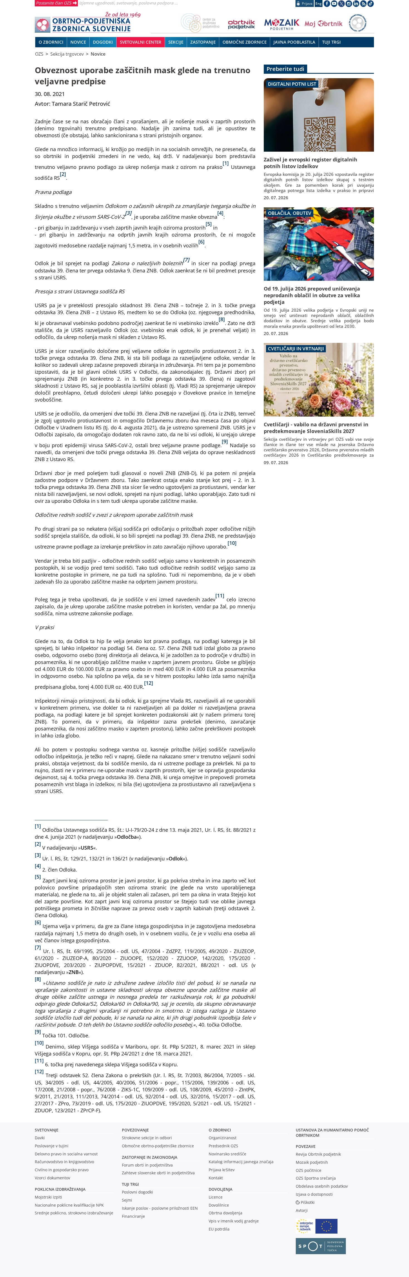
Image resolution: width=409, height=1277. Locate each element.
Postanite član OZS (53, 3)
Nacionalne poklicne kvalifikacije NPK (69, 1205)
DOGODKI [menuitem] (103, 42)
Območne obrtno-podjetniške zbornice (158, 1145)
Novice (98, 54)
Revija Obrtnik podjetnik (318, 1154)
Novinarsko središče (227, 1154)
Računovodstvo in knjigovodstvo (64, 1161)
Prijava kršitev (222, 1169)
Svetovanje (46, 1130)
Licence (216, 1197)
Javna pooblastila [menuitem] (294, 42)
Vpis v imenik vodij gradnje (234, 1221)
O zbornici (220, 1130)
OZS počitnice (308, 1170)
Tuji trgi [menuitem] (331, 42)
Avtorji (302, 1210)
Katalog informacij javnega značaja (241, 1161)
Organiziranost (222, 1137)
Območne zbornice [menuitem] (245, 42)
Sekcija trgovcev (67, 54)
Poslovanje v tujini (51, 1145)
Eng (319, 3)
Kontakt (216, 1177)
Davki (40, 1137)
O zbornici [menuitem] (51, 42)
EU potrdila (219, 1229)
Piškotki (308, 1202)
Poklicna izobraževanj (59, 1189)
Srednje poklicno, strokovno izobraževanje (74, 1213)
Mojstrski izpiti (48, 1197)
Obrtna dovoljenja (225, 1213)
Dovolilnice (219, 1205)
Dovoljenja (220, 1189)
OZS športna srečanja (316, 1178)
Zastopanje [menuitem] (203, 42)
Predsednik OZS (223, 1145)
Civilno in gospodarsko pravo (61, 1169)
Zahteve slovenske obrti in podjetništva (158, 1172)
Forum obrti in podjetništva (147, 1165)
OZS (39, 54)
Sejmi (127, 1200)
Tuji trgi (130, 1184)
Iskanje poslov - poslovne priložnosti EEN (160, 1208)
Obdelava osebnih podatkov (322, 1186)
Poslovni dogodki (137, 1192)
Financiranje (133, 1216)
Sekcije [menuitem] (175, 42)
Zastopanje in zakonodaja (149, 1157)
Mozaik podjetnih (312, 1162)
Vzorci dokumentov (52, 1177)
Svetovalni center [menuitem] (140, 42)
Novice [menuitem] (78, 42)
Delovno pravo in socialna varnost (66, 1154)
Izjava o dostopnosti (314, 1194)
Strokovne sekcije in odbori (147, 1137)
